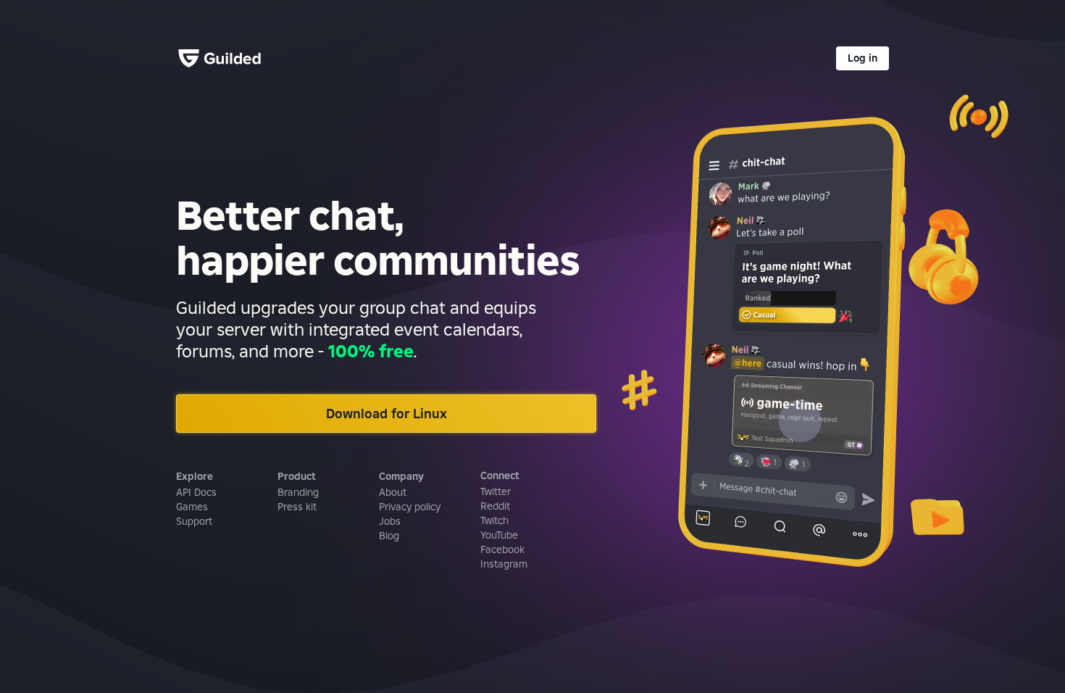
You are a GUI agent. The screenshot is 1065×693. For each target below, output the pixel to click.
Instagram (503, 564)
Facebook (502, 549)
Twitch (494, 520)
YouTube (499, 535)
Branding (298, 492)
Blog (389, 535)
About (392, 492)
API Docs (196, 492)
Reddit (495, 506)
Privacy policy (409, 507)
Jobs (390, 521)
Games (192, 507)
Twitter (495, 491)
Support (194, 521)
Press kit (297, 507)
